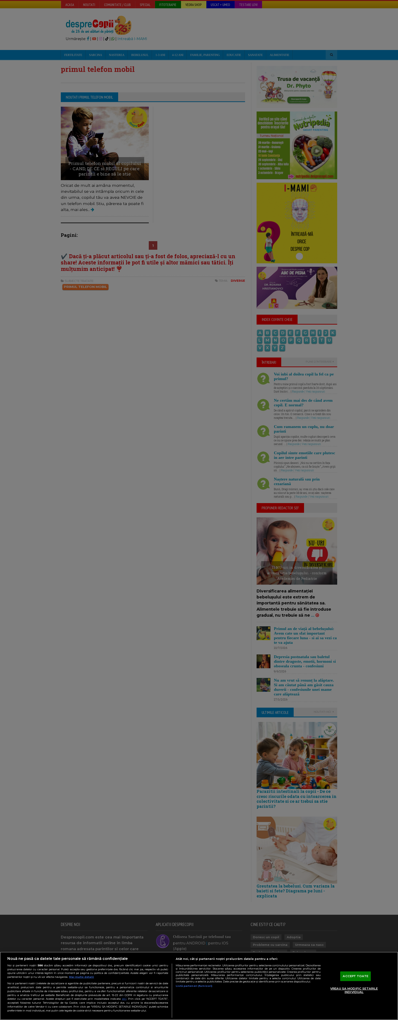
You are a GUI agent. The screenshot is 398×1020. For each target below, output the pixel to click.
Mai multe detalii (81, 977)
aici (124, 998)
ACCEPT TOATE (355, 976)
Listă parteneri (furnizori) (194, 986)
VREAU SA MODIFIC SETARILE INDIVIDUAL (354, 990)
